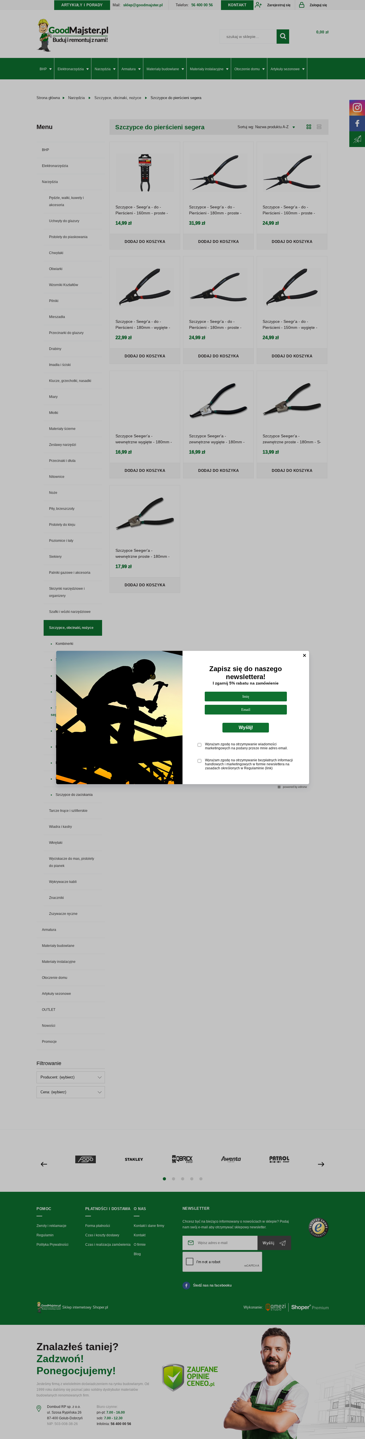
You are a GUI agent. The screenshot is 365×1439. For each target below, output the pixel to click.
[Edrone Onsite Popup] (182, 719)
